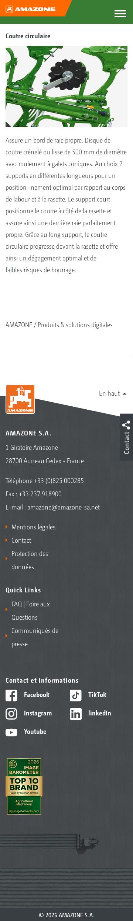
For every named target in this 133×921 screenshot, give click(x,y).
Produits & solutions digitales (75, 324)
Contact (21, 539)
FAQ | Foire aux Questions (30, 610)
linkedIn (99, 712)
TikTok (96, 694)
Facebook (36, 694)
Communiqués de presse (34, 637)
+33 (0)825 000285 (59, 480)
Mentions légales (33, 526)
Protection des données (29, 560)
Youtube (35, 731)
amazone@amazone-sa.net (63, 506)
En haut (109, 392)
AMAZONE (19, 324)
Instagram (37, 712)
